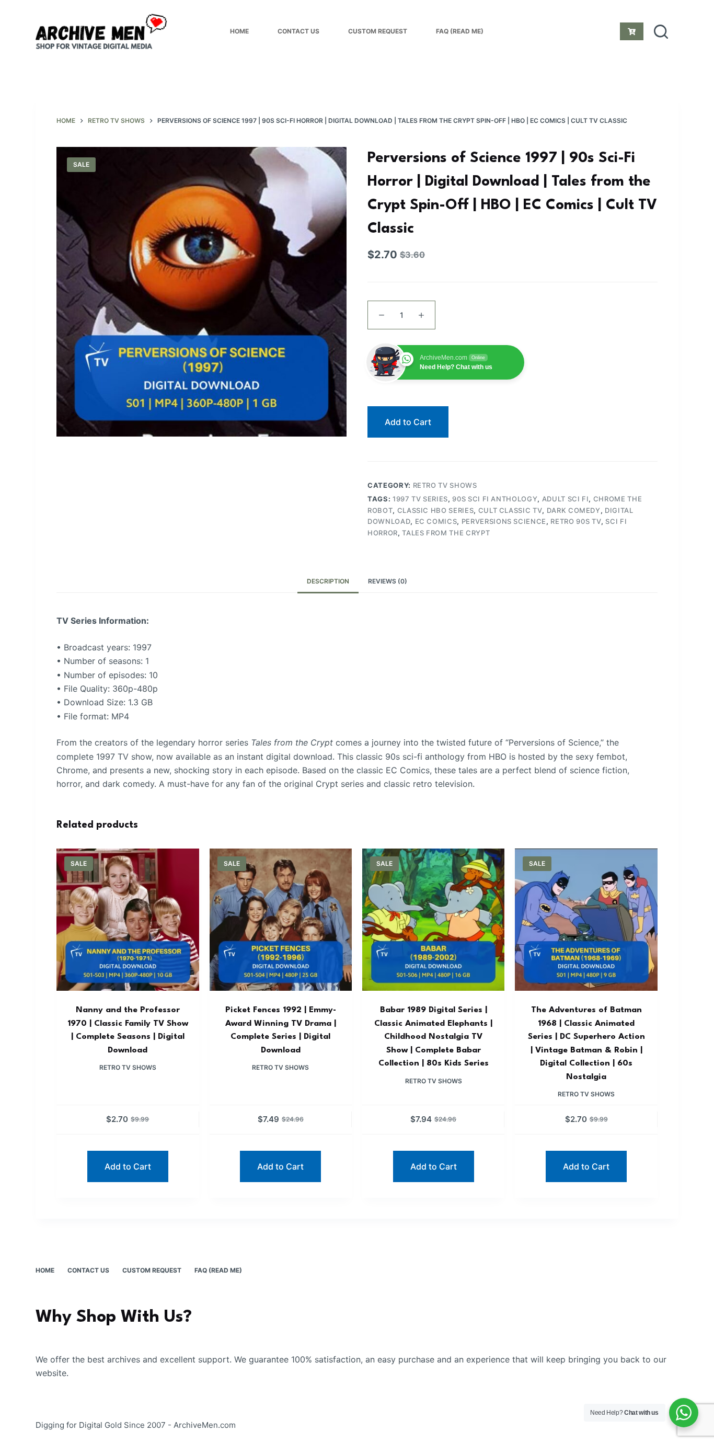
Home (239, 31)
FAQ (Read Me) (459, 31)
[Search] (661, 32)
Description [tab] (328, 581)
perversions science (504, 521)
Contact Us (298, 31)
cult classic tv (510, 510)
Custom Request (377, 31)
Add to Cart (408, 422)
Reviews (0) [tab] (387, 581)
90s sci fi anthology (494, 499)
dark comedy (574, 510)
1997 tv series (420, 499)
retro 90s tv (575, 521)
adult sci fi (565, 499)
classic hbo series (435, 510)
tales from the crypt (446, 533)
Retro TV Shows (445, 485)
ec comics (436, 521)
